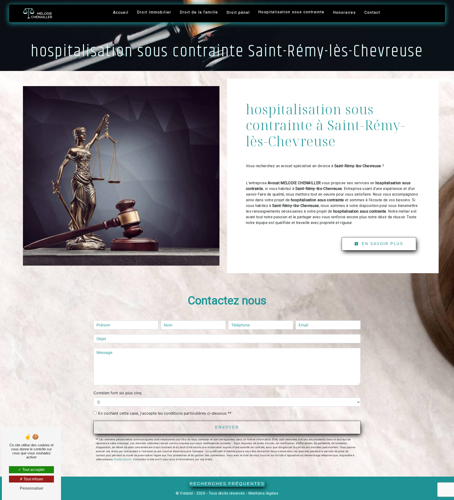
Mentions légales (262, 493)
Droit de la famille (199, 12)
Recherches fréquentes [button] (227, 483)
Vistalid (186, 493)
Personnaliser (31, 488)
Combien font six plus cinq (117, 392)
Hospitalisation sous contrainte (291, 12)
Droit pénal (238, 12)
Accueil (120, 12)
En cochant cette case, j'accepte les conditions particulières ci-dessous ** (164, 413)
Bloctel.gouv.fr (122, 459)
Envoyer (227, 427)
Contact (372, 12)
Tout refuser (33, 479)
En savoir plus (381, 244)
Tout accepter (33, 470)
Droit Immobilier (154, 12)
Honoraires (344, 12)
